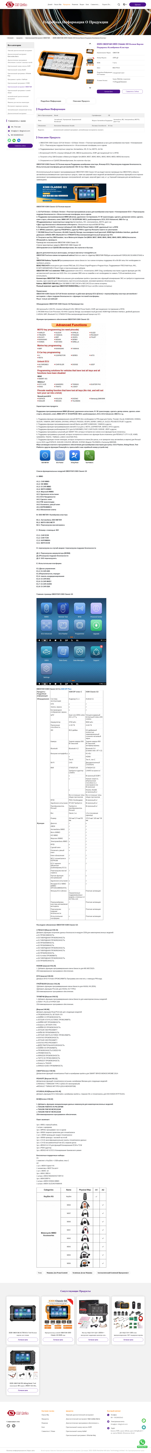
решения (75, 4)
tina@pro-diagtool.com (20, 131)
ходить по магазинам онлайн (107, 4)
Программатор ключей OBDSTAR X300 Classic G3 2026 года (58, 1334)
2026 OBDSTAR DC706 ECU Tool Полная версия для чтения (23, 1334)
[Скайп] (19, 140)
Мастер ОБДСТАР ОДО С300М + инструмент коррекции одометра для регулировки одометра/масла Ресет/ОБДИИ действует (93, 1334)
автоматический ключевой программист (113, 1273)
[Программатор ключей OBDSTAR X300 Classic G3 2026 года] (58, 1314)
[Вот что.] (9, 140)
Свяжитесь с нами (96, 4)
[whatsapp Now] (142, 1448)
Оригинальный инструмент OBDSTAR (37, 38)
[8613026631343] (8, 1426)
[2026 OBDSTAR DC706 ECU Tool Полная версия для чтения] (23, 1314)
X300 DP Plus (66, 689)
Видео (82, 4)
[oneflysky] (14, 1426)
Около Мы (57, 4)
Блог (87, 4)
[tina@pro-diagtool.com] (143, 1427)
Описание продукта (81, 101)
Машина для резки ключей (57, 1273)
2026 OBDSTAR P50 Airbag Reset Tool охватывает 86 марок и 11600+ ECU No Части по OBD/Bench (23, 1384)
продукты (66, 4)
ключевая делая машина (82, 1273)
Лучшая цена (108, 91)
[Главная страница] (17, 1415)
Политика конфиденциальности (16, 1451)
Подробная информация (51, 101)
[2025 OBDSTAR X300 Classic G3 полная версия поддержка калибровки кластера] (60, 66)
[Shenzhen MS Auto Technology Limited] (16, 4)
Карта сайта (31, 1451)
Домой (50, 4)
